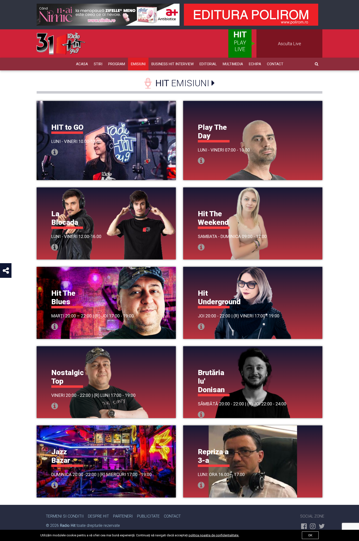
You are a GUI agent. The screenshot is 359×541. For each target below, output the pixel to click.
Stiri (98, 64)
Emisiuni (138, 64)
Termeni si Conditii (65, 516)
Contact (275, 64)
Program (116, 64)
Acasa (82, 64)
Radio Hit (67, 525)
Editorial (208, 64)
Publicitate (148, 516)
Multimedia (233, 64)
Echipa (255, 64)
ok (310, 535)
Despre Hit (98, 516)
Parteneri (123, 516)
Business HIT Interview (172, 64)
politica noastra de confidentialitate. (214, 535)
